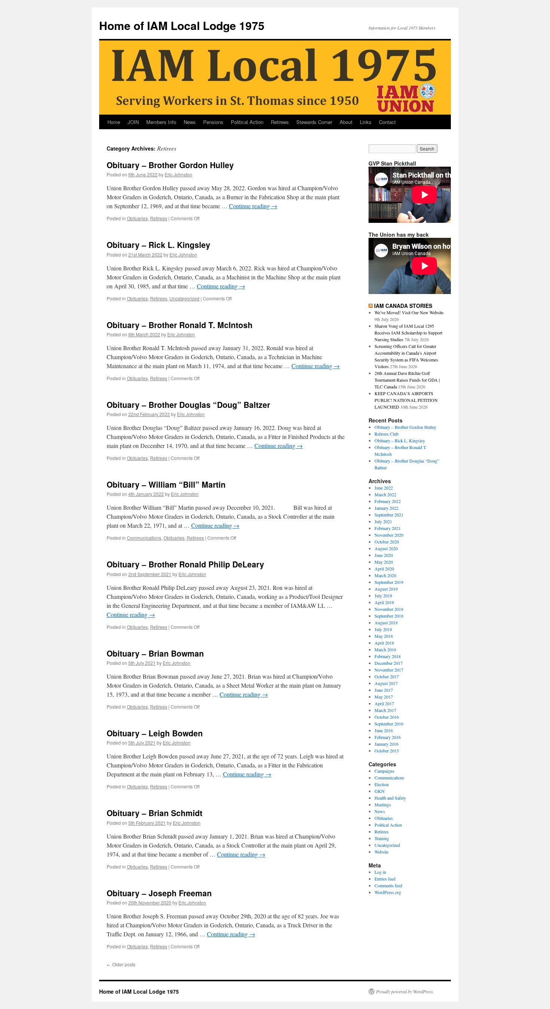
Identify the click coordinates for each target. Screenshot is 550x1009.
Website (381, 852)
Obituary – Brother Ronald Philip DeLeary (185, 564)
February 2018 (388, 656)
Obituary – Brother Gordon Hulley (170, 164)
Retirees (280, 121)
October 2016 (387, 717)
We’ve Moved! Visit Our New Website (409, 312)
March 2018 (385, 649)
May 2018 (384, 636)
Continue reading (253, 206)
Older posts (121, 964)
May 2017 (384, 697)
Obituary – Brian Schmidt (154, 812)
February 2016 (388, 737)
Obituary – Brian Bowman (155, 653)
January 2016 (386, 744)
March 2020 (385, 575)
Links (366, 121)
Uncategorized (184, 298)
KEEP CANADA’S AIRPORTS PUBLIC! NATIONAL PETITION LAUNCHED (406, 400)
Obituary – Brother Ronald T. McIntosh (180, 324)
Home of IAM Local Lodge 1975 (182, 25)
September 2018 (389, 616)
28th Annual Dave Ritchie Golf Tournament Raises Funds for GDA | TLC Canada (407, 380)
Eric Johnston (178, 174)
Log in (380, 872)
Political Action (247, 121)
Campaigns (384, 771)
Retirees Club (386, 434)
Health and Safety (390, 798)
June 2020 (384, 555)
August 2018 (386, 622)
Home (113, 121)
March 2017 (385, 710)
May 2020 (384, 562)
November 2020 (389, 535)
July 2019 (383, 596)
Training (382, 838)
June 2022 (384, 488)
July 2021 (383, 521)
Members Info (161, 121)
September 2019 (389, 582)
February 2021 (388, 528)
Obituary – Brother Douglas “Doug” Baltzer (188, 404)
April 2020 (384, 569)
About (346, 121)
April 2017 (384, 703)
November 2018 (389, 609)
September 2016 (389, 724)
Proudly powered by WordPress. (405, 991)
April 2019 (384, 602)
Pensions (213, 121)
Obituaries (137, 218)
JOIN (133, 121)
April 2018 (384, 643)
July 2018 (383, 629)
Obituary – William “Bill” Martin (166, 484)
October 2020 (387, 542)
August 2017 (386, 683)
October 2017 (387, 676)
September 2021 (389, 515)
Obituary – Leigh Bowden (155, 733)
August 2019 (386, 589)
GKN (380, 791)
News (190, 121)
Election (382, 784)
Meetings (383, 804)
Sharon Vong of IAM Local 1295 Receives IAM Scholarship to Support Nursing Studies (408, 332)
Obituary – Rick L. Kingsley (158, 244)
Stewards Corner (314, 121)
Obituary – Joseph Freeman (159, 893)
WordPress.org (388, 892)
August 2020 (386, 548)
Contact (387, 121)
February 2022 (388, 501)
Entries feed (385, 879)
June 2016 (384, 730)
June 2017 (384, 690)
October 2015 (387, 751)
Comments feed (388, 885)
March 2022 (385, 494)
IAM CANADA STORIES (403, 305)
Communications (144, 537)
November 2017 (389, 670)
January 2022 (386, 508)
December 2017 (389, 663)
